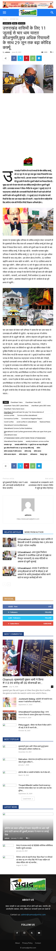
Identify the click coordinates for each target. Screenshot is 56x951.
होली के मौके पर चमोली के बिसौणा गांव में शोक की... (34, 772)
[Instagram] (24, 933)
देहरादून (15, 23)
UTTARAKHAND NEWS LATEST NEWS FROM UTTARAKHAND (25, 438)
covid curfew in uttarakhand (27, 422)
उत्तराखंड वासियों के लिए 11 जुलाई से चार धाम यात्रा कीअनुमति (31, 444)
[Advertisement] (28, 124)
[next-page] (8, 584)
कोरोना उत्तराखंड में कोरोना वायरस (12, 451)
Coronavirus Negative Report (31, 418)
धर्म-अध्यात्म (21, 23)
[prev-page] (4, 584)
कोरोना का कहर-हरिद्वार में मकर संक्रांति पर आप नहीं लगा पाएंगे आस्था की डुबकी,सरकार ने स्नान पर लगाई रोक (27, 831)
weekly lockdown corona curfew (37, 441)
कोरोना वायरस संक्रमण (10, 454)
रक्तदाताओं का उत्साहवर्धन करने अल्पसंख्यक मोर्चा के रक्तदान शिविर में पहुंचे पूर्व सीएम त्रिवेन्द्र (40, 485)
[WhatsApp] (32, 58)
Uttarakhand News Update (13, 441)
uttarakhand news (10, 435)
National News (45, 422)
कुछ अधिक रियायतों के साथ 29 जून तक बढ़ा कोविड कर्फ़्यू (19, 448)
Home (5, 19)
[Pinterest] (26, 58)
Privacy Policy (27, 943)
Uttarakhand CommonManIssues (15, 425)
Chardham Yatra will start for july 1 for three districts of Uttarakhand (24, 412)
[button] (4, 12)
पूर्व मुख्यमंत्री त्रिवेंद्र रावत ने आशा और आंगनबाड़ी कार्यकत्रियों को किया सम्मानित (15, 485)
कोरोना (38, 448)
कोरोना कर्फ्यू (27, 451)
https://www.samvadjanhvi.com (28, 519)
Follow (48, 612)
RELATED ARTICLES (12, 532)
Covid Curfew (9, 422)
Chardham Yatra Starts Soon (14, 409)
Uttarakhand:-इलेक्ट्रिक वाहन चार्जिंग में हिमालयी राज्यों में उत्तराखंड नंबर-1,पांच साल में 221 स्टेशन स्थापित (35, 542)
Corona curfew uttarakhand (27, 415)
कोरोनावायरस (33, 454)
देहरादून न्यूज (43, 454)
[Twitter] (20, 58)
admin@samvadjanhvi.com (33, 914)
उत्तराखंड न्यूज (14, 19)
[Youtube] (39, 933)
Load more (27, 799)
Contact (38, 943)
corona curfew (9, 415)
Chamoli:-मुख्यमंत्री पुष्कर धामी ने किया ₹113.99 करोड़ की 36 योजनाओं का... (23, 681)
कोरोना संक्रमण (23, 454)
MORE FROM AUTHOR (34, 532)
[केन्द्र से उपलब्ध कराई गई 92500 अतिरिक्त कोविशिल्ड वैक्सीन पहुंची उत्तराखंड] (8, 848)
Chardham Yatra (16, 402)
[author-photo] (28, 511)
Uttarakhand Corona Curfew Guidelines (18, 428)
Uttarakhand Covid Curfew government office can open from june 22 (27, 431)
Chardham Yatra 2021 (33, 402)
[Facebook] (14, 58)
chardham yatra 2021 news (41, 405)
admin (7, 52)
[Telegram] (39, 58)
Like (49, 606)
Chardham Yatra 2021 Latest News (16, 405)
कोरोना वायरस (37, 451)
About (17, 943)
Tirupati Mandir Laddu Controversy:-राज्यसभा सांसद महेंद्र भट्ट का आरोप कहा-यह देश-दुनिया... (35, 788)
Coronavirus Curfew (11, 418)
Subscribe (47, 624)
